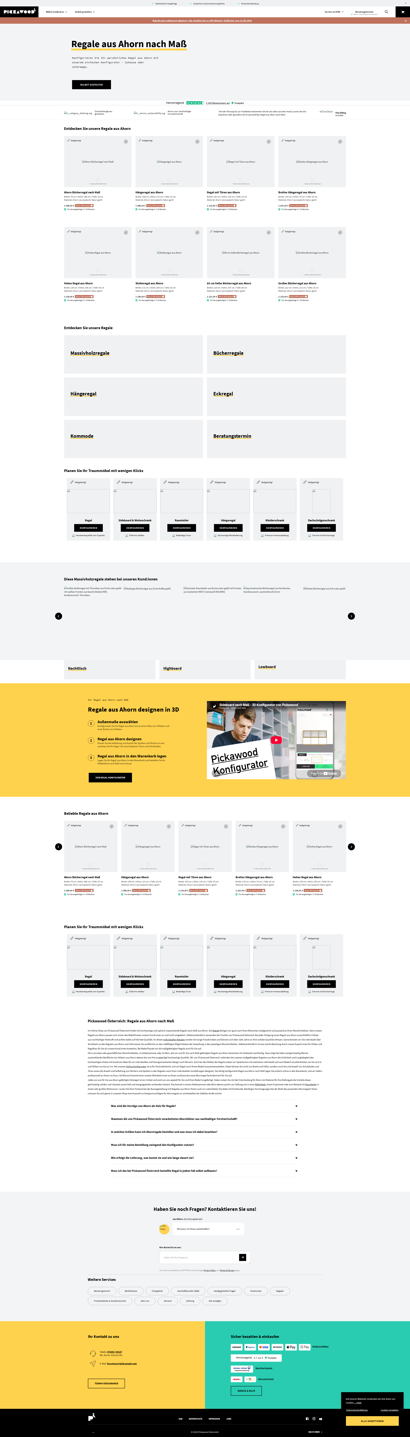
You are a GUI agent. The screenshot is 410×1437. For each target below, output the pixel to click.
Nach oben (314, 1432)
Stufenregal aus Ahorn (149, 283)
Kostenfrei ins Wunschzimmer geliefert (209, 3)
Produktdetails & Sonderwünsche (110, 1300)
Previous (58, 616)
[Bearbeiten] (126, 141)
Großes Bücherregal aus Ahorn (297, 283)
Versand (168, 1300)
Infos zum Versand (266, 1379)
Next (351, 616)
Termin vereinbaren (106, 1383)
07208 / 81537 (114, 1351)
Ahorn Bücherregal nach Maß (82, 192)
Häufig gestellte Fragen (225, 1290)
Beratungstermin (102, 1290)
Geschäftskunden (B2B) (188, 1290)
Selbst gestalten (91, 84)
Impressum (214, 1418)
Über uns (145, 1300)
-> (242, 1257)
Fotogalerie (157, 1290)
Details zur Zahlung (320, 1346)
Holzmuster (256, 1290)
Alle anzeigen (215, 1300)
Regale (216, 1030)
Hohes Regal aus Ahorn (78, 283)
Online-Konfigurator (136, 1066)
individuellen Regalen (174, 1039)
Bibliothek (260, 1084)
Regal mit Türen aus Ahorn (223, 192)
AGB (180, 1418)
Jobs (228, 1418)
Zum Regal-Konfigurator (110, 777)
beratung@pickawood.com (122, 1363)
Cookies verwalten (389, 1410)
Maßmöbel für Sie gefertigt (166, 3)
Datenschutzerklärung (357, 1410)
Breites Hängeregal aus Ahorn (297, 192)
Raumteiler (310, 1084)
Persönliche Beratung (250, 3)
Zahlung (190, 1300)
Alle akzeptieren (372, 1421)
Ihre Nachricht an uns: (170, 1247)
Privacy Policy (210, 1270)
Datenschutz (195, 1418)
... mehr (358, 1402)
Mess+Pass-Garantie (264, 1368)
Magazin (280, 1290)
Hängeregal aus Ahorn (149, 192)
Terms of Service (227, 1270)
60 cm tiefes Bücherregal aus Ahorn (229, 283)
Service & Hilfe (246, 1390)
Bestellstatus (131, 1290)
